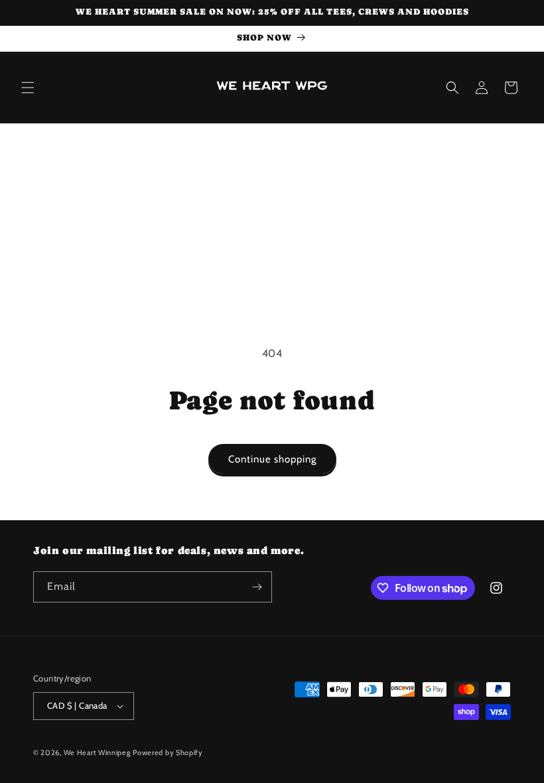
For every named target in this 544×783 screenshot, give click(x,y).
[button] (27, 87)
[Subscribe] (256, 587)
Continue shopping (272, 459)
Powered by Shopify (168, 752)
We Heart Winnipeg (97, 752)
